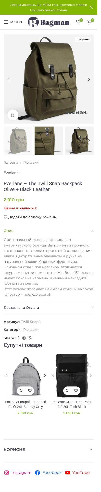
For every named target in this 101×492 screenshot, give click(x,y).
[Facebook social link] (18, 338)
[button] (8, 79)
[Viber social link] (30, 338)
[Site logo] (49, 22)
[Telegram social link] (24, 338)
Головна (11, 162)
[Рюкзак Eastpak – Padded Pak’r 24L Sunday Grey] (26, 375)
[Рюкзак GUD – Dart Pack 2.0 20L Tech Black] (72, 375)
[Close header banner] (91, 7)
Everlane (11, 173)
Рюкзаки (31, 162)
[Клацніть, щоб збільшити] (12, 114)
